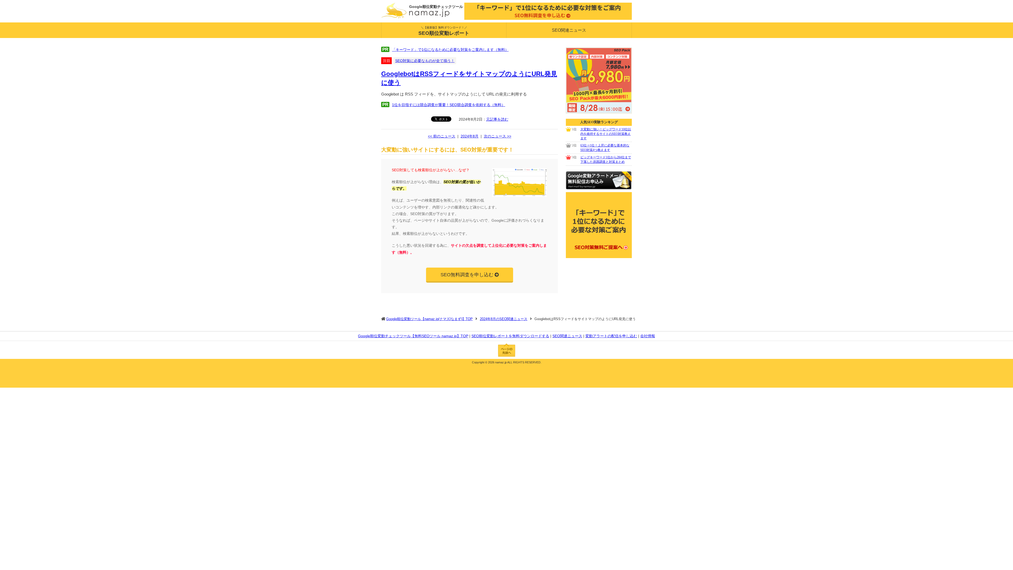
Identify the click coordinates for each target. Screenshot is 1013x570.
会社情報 (647, 336)
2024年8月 (470, 136)
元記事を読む (497, 119)
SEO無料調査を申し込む (467, 274)
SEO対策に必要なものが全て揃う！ (425, 61)
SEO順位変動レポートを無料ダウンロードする (510, 336)
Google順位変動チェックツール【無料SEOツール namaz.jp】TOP (413, 336)
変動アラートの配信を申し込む (611, 336)
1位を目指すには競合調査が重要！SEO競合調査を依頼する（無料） (448, 105)
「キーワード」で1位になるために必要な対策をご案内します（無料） (450, 50)
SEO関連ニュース (569, 30)
